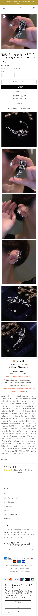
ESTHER (12, 565)
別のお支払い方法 (19, 91)
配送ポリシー (29, 568)
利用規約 (6, 510)
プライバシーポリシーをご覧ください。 (19, 596)
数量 (2, 71)
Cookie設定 (27, 571)
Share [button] (5, 459)
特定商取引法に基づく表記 (16, 571)
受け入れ (18, 602)
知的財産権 (7, 519)
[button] (4, 8)
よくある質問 (8, 506)
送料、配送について (10, 502)
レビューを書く (19, 472)
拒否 (18, 607)
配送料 (5, 68)
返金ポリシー (28, 565)
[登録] (32, 550)
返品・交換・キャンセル (11, 498)
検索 (5, 493)
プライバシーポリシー (10, 514)
